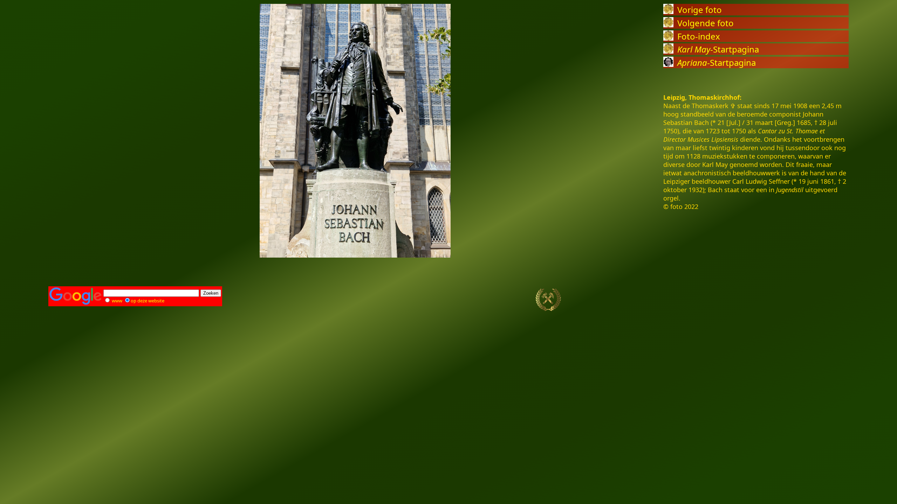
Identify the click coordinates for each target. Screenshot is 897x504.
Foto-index (698, 36)
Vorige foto (699, 9)
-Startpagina (718, 49)
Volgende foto (705, 23)
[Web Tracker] (836, 300)
